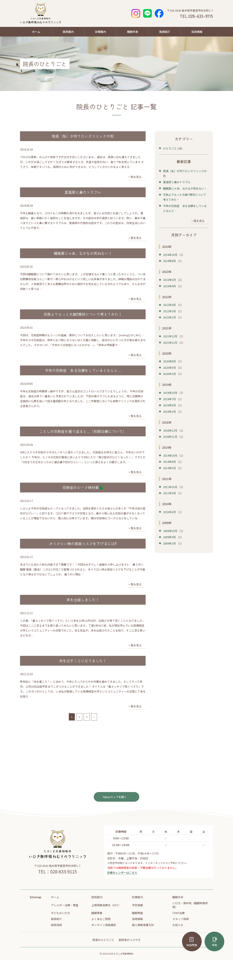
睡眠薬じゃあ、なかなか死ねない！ (83, 253)
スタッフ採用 (180, 919)
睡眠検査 (137, 913)
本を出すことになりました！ (82, 660)
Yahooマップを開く (115, 797)
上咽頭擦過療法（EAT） (106, 905)
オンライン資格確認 (103, 925)
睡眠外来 (132, 32)
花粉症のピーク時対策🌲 (82, 487)
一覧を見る (135, 177)
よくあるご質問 (100, 919)
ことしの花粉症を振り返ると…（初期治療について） (82, 431)
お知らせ (177, 925)
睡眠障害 (96, 913)
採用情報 (196, 32)
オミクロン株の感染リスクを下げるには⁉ (82, 543)
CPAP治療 (178, 913)
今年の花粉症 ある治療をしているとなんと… (83, 370)
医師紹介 (164, 32)
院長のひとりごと (103, 940)
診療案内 (100, 32)
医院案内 (68, 32)
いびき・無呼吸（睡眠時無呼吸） (190, 905)
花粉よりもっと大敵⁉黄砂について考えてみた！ (83, 314)
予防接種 (137, 905)
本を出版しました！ (82, 599)
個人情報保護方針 (143, 925)
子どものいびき (60, 913)
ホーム (36, 32)
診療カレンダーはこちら (122, 872)
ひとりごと (170, 148)
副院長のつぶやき (130, 940)
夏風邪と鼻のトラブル (83, 192)
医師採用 (56, 925)
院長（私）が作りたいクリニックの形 (83, 136)
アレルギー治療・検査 (64, 905)
